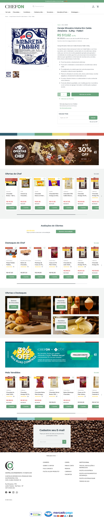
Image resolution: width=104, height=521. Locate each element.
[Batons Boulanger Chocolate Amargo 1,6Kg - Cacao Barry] (68, 382)
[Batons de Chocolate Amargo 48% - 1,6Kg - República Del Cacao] (26, 252)
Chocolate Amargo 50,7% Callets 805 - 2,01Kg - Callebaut (96, 197)
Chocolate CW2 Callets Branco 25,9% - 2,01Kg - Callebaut (68, 196)
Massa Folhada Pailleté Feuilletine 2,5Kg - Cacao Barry (11, 265)
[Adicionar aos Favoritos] (15, 178)
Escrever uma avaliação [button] (65, 231)
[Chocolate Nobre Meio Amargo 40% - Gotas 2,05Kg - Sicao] (40, 382)
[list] (28, 46)
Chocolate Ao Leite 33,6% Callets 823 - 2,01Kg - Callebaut (67, 266)
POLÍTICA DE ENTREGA (86, 470)
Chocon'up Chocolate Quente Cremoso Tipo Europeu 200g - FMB (26, 197)
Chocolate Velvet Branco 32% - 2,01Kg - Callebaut (54, 395)
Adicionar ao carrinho (85, 94)
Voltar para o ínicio (51, 455)
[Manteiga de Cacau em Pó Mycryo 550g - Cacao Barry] (40, 252)
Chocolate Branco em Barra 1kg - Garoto (39, 195)
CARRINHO (68, 471)
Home (6, 16)
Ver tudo (7, 12)
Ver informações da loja (65, 108)
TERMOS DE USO (84, 481)
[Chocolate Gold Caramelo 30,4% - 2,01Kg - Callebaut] (97, 382)
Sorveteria (50, 12)
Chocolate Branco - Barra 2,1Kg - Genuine (11, 195)
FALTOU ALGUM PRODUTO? (51, 471)
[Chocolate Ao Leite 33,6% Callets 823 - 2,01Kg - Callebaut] (68, 252)
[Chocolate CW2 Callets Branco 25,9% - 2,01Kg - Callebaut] (68, 183)
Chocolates (16, 12)
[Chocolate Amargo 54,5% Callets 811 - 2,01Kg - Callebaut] (83, 183)
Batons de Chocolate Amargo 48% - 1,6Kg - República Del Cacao (26, 266)
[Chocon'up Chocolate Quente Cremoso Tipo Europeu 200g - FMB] (26, 183)
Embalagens (74, 12)
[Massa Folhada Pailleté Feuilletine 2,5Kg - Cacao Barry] (11, 252)
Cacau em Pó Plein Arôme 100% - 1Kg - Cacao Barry (53, 265)
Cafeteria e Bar (38, 12)
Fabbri (59, 25)
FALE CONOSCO (48, 468)
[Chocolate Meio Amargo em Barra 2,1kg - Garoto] (54, 183)
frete (69, 41)
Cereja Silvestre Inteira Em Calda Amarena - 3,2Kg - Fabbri (21, 16)
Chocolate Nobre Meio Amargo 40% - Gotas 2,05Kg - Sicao (40, 395)
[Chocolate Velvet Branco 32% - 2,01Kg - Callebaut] (54, 382)
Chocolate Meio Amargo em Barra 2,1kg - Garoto (54, 195)
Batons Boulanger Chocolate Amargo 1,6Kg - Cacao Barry (68, 395)
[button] (98, 6)
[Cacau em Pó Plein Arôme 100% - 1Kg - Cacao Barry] (54, 252)
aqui (58, 1)
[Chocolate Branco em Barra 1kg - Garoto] (40, 183)
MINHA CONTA (69, 465)
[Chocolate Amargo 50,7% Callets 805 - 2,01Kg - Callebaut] (97, 183)
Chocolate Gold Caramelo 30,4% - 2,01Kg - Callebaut (97, 395)
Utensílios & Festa (62, 12)
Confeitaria (26, 12)
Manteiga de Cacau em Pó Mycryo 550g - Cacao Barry (39, 265)
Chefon (10, 499)
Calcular (93, 117)
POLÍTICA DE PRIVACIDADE (87, 478)
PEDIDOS (67, 468)
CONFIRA (13, 307)
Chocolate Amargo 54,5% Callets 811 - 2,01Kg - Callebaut (82, 197)
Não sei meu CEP (93, 121)
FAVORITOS (68, 474)
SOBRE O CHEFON (48, 465)
